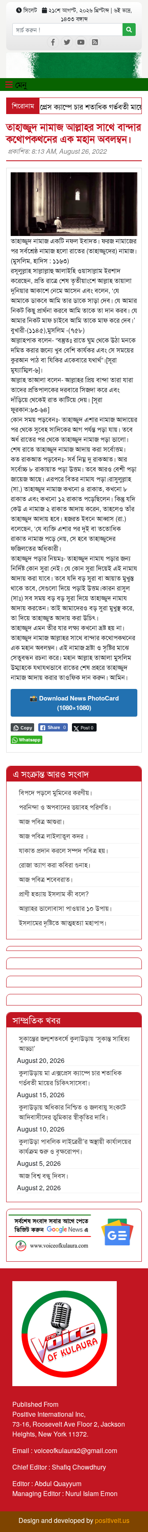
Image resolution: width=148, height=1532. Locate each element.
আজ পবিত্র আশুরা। (42, 821)
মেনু (20, 84)
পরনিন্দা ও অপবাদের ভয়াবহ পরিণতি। (65, 807)
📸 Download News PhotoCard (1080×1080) (74, 702)
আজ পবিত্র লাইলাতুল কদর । (53, 836)
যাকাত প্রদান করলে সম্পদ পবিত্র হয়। (63, 850)
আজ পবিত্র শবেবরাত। (46, 879)
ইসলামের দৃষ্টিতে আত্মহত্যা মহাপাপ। (62, 922)
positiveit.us (112, 1520)
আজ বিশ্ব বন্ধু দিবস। (43, 1175)
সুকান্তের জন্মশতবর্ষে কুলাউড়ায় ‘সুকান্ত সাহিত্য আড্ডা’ (74, 1043)
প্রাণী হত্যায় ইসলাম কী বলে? (54, 893)
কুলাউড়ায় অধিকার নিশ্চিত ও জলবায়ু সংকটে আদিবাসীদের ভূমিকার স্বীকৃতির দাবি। (72, 1112)
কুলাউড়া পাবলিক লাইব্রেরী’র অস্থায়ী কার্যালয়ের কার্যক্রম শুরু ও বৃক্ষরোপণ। (75, 1146)
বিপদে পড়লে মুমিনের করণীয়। (55, 792)
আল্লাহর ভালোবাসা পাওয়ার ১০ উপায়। (65, 908)
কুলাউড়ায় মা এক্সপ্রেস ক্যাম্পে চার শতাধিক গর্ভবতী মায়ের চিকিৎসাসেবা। (70, 1077)
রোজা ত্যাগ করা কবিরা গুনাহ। (54, 865)
